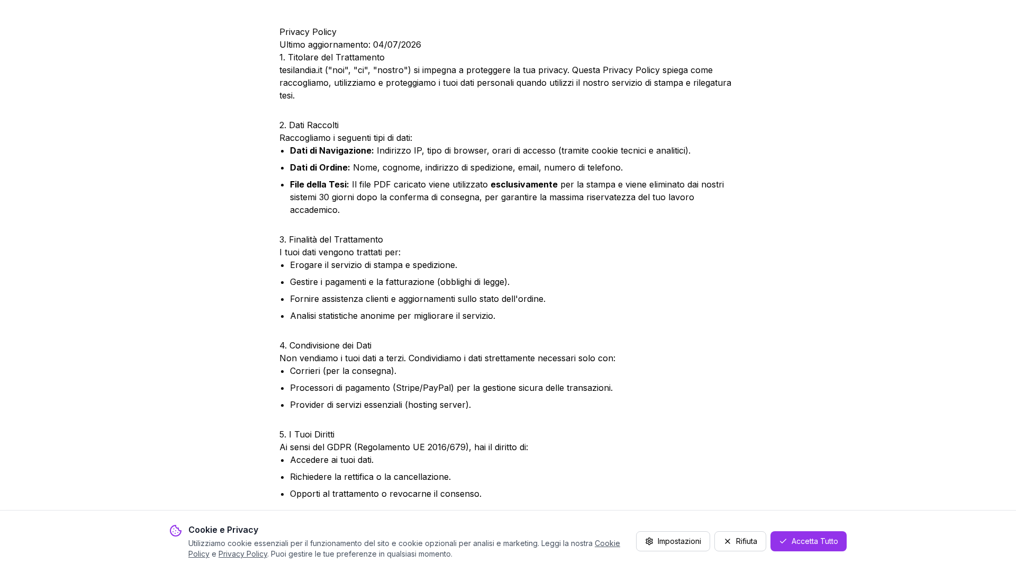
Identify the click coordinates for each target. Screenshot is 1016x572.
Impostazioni (679, 541)
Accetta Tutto (815, 541)
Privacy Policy (243, 553)
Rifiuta (746, 541)
